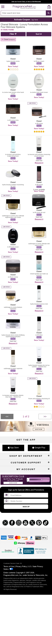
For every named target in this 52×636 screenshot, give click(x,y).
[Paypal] (31, 538)
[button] (3, 7)
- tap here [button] (26, 19)
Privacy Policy (21, 566)
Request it (39, 163)
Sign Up (26, 507)
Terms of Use (9, 566)
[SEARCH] (48, 13)
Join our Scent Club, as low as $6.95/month (26, 2)
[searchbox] (23, 13)
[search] (45, 6)
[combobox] (26, 13)
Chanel (9, 39)
